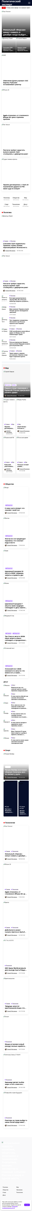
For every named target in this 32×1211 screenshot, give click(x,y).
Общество (5, 1190)
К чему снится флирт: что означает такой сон (19, 7)
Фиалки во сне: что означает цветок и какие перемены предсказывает (19, 689)
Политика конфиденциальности (10, 1207)
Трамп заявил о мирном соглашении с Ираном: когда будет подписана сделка (18, 355)
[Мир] (25, 198)
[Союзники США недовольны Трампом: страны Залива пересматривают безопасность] (9, 45)
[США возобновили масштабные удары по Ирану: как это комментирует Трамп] (5, 331)
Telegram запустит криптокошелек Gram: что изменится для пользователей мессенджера (15, 1007)
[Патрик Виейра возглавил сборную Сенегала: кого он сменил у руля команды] (16, 766)
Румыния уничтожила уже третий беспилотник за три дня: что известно (9, 465)
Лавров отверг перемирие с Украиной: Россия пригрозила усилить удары (22, 49)
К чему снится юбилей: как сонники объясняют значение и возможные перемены (19, 697)
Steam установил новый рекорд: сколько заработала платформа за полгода (15, 1045)
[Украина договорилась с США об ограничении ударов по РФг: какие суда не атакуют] (16, 170)
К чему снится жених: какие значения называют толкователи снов (19, 741)
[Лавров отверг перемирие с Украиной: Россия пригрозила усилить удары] (23, 45)
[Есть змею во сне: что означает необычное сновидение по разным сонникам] (7, 705)
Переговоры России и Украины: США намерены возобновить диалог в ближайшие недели (22, 427)
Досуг (4, 1195)
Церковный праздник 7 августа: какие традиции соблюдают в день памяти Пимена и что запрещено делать (15, 606)
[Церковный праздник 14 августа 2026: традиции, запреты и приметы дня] (16, 558)
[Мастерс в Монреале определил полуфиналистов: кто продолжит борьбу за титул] (11, 793)
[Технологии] (16, 204)
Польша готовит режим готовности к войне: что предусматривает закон (23, 465)
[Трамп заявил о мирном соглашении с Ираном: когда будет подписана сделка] (5, 353)
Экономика (19, 1190)
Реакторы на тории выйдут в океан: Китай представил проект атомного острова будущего (16, 1121)
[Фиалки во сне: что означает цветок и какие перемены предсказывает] (7, 687)
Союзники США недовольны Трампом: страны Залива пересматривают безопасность (8, 49)
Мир (17, 1187)
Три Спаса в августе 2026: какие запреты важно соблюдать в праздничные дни (15, 638)
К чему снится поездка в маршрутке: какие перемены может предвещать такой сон (18, 724)
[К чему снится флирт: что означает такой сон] (16, 495)
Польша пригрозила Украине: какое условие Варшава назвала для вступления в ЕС (19, 343)
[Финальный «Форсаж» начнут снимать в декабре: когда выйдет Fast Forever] (16, 24)
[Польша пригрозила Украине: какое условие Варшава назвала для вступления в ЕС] (5, 342)
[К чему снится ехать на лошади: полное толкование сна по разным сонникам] (7, 714)
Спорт (4, 1192)
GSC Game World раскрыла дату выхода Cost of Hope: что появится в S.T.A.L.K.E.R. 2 (16, 969)
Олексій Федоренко (10, 250)
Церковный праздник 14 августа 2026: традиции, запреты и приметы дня (14, 573)
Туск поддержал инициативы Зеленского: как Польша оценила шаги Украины (18, 321)
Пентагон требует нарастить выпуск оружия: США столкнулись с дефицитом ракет (15, 152)
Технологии (19, 1192)
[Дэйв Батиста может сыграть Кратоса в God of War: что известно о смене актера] (16, 914)
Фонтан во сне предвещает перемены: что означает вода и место (15, 541)
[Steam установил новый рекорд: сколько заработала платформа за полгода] (16, 1028)
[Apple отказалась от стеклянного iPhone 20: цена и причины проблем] (16, 101)
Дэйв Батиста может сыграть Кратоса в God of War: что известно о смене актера (15, 931)
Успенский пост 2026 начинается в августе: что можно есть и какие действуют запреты (15, 671)
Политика (5, 1187)
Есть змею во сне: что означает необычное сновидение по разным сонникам (18, 706)
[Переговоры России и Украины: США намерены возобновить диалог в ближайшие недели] (23, 411)
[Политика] (6, 198)
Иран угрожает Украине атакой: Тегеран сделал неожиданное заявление (19, 310)
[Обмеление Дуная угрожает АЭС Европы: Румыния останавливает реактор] (16, 66)
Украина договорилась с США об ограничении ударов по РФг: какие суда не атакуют (15, 186)
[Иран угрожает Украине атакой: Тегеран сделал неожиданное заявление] (5, 309)
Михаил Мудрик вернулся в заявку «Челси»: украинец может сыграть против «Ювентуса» (23, 812)
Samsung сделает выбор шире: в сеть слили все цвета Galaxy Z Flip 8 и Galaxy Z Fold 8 (14, 1083)
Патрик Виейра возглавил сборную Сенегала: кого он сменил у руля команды (16, 772)
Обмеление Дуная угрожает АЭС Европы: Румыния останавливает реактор (15, 82)
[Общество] (16, 198)
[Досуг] (25, 204)
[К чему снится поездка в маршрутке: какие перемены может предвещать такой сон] (7, 723)
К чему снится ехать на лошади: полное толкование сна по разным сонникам (19, 715)
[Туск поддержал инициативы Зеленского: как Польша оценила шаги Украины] (5, 320)
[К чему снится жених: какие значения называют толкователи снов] (7, 740)
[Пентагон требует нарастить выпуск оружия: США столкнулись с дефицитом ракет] (16, 136)
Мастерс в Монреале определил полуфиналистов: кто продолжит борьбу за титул (10, 810)
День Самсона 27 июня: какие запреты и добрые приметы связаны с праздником (19, 733)
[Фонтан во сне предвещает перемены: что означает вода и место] (16, 525)
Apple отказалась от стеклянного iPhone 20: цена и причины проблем (16, 117)
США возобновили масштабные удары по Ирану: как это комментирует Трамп (19, 332)
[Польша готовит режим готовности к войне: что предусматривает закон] (23, 449)
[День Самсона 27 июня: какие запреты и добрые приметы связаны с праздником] (7, 731)
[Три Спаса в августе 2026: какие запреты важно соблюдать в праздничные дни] (16, 623)
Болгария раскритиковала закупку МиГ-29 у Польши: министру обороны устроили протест (18, 299)
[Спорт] (6, 204)
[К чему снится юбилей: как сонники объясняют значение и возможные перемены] (7, 696)
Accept (27, 1204)
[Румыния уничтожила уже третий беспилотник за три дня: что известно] (9, 449)
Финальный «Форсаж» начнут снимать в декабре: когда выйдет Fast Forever (14, 32)
